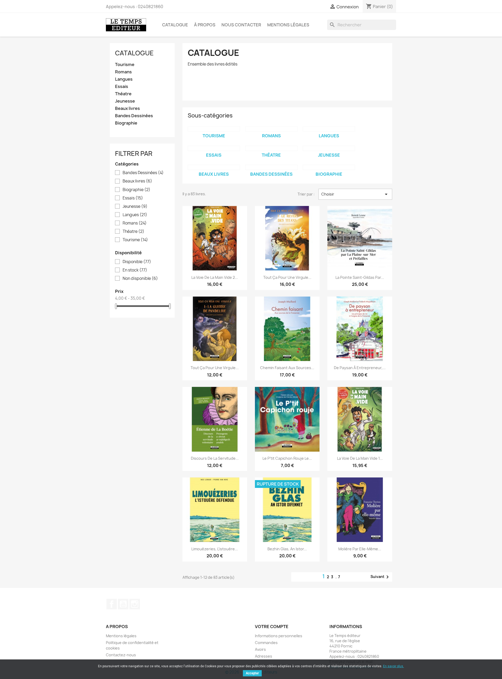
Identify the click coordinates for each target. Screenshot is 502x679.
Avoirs (260, 649)
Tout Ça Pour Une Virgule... (287, 277)
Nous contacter (241, 25)
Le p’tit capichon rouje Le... (287, 458)
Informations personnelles (278, 635)
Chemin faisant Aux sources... (287, 367)
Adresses (263, 656)
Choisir (355, 194)
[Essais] (214, 148)
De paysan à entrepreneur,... (360, 367)
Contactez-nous (121, 654)
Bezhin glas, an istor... (287, 548)
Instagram (134, 604)
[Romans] (271, 129)
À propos (204, 25)
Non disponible (140, 278)
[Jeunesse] (329, 148)
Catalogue (175, 25)
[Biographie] (329, 167)
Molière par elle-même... (359, 548)
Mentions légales (288, 25)
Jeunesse (125, 101)
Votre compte (271, 626)
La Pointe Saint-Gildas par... (359, 277)
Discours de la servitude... (215, 458)
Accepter (252, 673)
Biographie (126, 123)
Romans (123, 72)
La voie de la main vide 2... (214, 277)
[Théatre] (271, 148)
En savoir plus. (393, 666)
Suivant (380, 577)
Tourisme (124, 64)
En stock (135, 270)
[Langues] (329, 129)
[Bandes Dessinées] (271, 167)
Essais (121, 86)
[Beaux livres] (214, 167)
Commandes (266, 642)
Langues (124, 79)
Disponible (137, 261)
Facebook (111, 604)
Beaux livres (127, 108)
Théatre (123, 94)
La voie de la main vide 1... (360, 458)
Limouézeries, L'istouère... (214, 548)
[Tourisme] (214, 129)
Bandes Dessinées (134, 116)
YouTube (123, 604)
